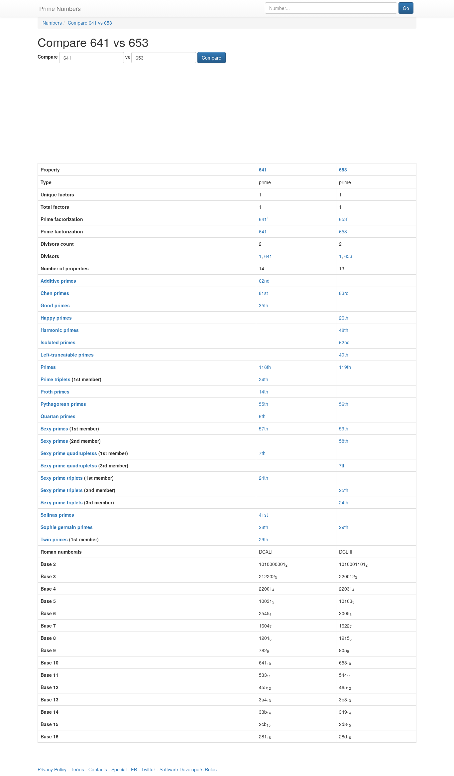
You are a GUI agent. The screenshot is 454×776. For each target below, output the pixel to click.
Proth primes (55, 391)
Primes (48, 367)
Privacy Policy (52, 769)
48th (343, 330)
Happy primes (56, 317)
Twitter (148, 769)
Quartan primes (58, 416)
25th (343, 490)
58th (343, 440)
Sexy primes (54, 428)
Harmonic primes (60, 330)
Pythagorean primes (63, 403)
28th (263, 527)
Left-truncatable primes (67, 354)
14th (263, 391)
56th (343, 403)
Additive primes (58, 280)
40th (343, 354)
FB (134, 769)
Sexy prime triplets (62, 477)
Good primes (55, 305)
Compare (48, 56)
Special (119, 769)
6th (262, 416)
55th (263, 403)
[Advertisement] (227, 113)
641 (263, 169)
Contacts (97, 769)
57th (263, 428)
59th (343, 428)
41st (263, 514)
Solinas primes (57, 514)
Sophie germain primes (67, 527)
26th (343, 317)
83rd (344, 293)
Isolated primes (58, 342)
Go (406, 8)
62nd (264, 280)
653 (343, 169)
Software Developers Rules (188, 769)
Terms (77, 769)
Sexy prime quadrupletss (69, 453)
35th (263, 305)
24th (263, 379)
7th (262, 453)
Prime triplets (55, 379)
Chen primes (55, 293)
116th (265, 367)
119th (345, 367)
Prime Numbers (60, 8)
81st (263, 293)
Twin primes (54, 539)
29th (343, 527)
